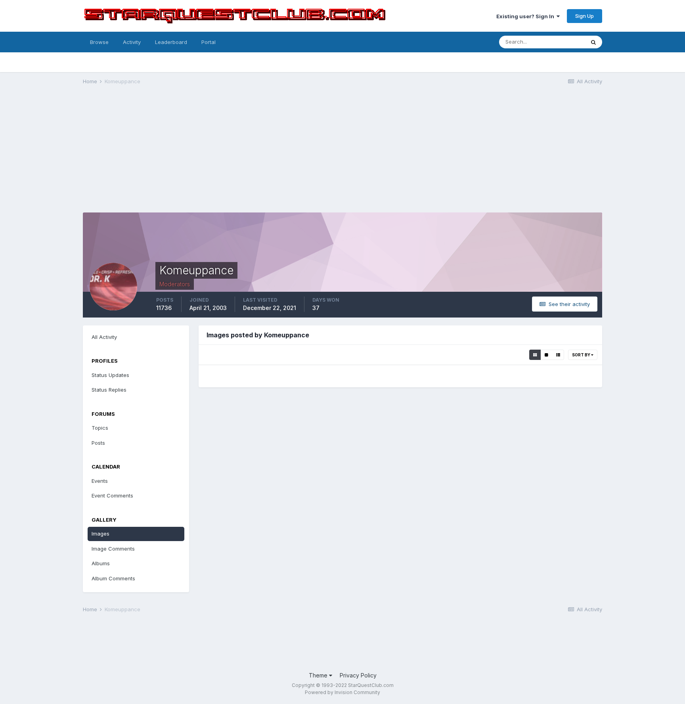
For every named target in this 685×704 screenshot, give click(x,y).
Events (100, 481)
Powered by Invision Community (342, 692)
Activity (132, 42)
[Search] (593, 42)
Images (100, 533)
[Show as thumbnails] (535, 355)
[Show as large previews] (546, 355)
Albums (101, 563)
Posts (98, 443)
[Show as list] (558, 355)
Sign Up (584, 16)
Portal (208, 42)
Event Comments (112, 495)
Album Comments (113, 578)
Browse (99, 42)
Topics (100, 428)
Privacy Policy (358, 675)
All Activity (104, 337)
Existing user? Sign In (526, 16)
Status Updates (110, 375)
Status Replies (109, 389)
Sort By (581, 354)
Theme (319, 675)
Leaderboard (171, 42)
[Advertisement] (342, 153)
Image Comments (113, 548)
